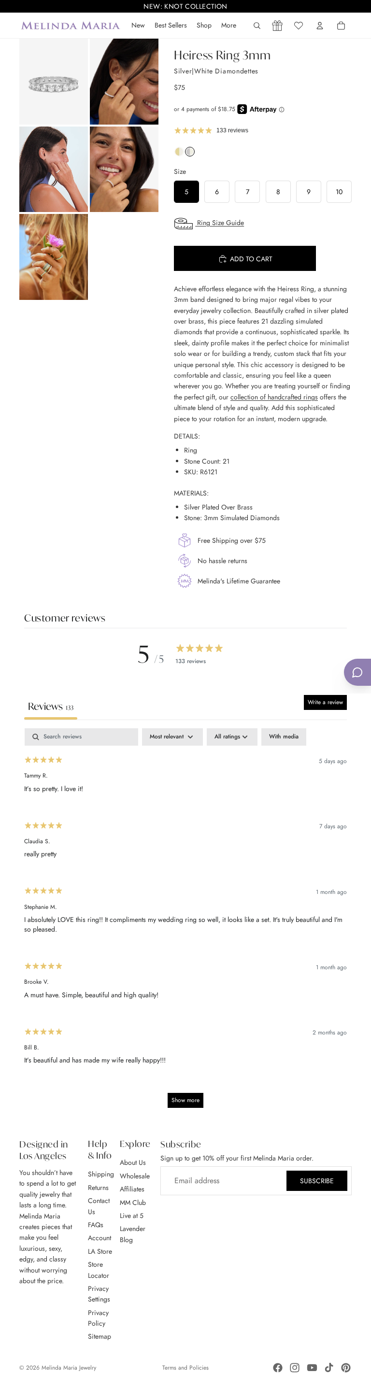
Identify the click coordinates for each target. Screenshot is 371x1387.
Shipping (101, 1174)
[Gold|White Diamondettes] (179, 154)
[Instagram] (294, 1367)
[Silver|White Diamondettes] (190, 154)
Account (99, 1238)
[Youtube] (312, 1367)
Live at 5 (131, 1215)
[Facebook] (278, 1367)
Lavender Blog (132, 1234)
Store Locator (98, 1270)
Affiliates (132, 1189)
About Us (133, 1163)
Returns (98, 1187)
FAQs (95, 1225)
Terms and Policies (185, 1367)
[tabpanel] (185, 923)
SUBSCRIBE (317, 1181)
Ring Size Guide (219, 222)
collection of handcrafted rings (274, 397)
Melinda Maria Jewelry (69, 1367)
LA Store (100, 1251)
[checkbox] (283, 737)
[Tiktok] (329, 1367)
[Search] (257, 25)
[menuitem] (228, 25)
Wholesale (135, 1176)
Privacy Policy (98, 1318)
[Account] (319, 25)
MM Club (133, 1202)
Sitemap (99, 1337)
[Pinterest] (346, 1367)
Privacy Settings (99, 1294)
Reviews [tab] (50, 706)
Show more (185, 1100)
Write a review (325, 702)
